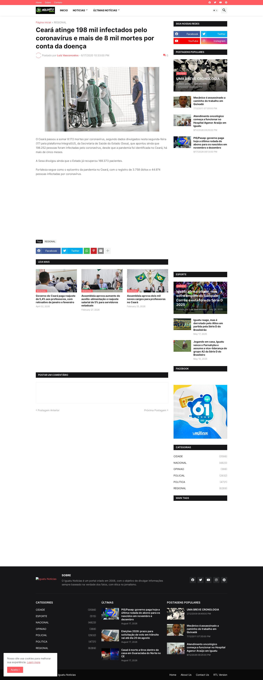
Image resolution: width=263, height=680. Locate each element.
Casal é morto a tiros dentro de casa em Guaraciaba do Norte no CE (141, 653)
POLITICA (200, 481)
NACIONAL (200, 462)
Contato (58, 2)
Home (39, 2)
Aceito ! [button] (15, 669)
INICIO (64, 10)
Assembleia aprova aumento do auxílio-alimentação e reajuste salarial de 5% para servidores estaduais (100, 300)
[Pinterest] (94, 251)
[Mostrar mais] (108, 251)
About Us (186, 674)
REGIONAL (60, 22)
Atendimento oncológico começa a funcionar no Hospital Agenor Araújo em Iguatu (209, 120)
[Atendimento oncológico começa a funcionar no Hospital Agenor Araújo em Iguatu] (182, 120)
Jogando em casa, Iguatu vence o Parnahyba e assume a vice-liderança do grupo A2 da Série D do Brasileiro (210, 348)
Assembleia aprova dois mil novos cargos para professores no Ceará (146, 299)
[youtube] (220, 2)
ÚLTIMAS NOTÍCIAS (105, 10)
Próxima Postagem (155, 410)
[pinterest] (226, 2)
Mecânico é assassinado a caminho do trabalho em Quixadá (209, 101)
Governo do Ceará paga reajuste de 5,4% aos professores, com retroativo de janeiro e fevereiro (55, 299)
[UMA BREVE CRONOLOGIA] (175, 614)
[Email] (101, 251)
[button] (215, 10)
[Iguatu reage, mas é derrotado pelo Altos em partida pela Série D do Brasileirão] (182, 324)
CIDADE (200, 456)
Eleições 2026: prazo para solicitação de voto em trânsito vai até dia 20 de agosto (140, 634)
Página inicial (43, 22)
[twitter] (215, 2)
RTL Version (220, 674)
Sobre (48, 2)
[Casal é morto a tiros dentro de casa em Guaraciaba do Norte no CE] (110, 654)
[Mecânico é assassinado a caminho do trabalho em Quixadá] (182, 102)
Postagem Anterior (48, 410)
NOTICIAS (79, 10)
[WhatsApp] (87, 251)
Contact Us (202, 674)
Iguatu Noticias (67, 674)
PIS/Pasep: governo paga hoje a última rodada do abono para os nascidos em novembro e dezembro (210, 142)
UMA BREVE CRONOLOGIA (203, 609)
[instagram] (216, 580)
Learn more (33, 662)
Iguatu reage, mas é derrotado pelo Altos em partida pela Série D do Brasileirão (208, 324)
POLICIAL (200, 475)
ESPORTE (66, 616)
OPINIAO (200, 469)
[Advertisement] (102, 210)
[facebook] (210, 2)
